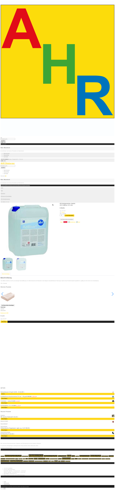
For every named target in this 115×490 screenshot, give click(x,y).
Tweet (61, 222)
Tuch (59, 461)
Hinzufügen (4, 321)
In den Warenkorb (69, 215)
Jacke (16, 458)
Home (2, 185)
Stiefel (52, 461)
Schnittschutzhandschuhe (95, 458)
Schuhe (103, 458)
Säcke (56, 461)
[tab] (5, 274)
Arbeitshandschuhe (13, 456)
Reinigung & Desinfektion (6, 196)
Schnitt (79, 458)
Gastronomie (25, 185)
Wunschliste (6, 155)
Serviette (25, 461)
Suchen (3, 140)
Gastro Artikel (4, 421)
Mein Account (6, 153)
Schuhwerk (107, 458)
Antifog (2, 456)
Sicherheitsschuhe (5, 432)
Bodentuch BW (4, 313)
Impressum (6, 483)
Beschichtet (62, 456)
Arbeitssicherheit (50, 456)
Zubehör (73, 203)
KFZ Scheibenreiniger (5, 199)
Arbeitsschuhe (25, 456)
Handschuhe (95, 456)
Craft (73, 456)
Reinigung (20, 185)
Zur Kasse (6, 156)
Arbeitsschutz (11, 185)
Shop (7, 185)
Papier (47, 458)
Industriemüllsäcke (10, 458)
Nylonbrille (41, 459)
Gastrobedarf (4, 423)
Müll (26, 458)
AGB (5, 481)
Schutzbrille (5, 461)
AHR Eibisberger (8, 163)
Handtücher (104, 456)
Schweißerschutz (16, 461)
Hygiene (16, 185)
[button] (52, 205)
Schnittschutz (85, 458)
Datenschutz (7, 484)
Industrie (3, 458)
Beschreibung (5, 274)
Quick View (3, 307)
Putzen (60, 458)
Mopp (24, 458)
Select (3, 393)
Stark (49, 461)
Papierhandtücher (54, 458)
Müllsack (30, 458)
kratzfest (20, 458)
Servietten (31, 461)
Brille (69, 456)
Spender (45, 461)
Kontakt (4, 185)
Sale (29, 185)
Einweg (77, 456)
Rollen (72, 458)
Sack (76, 458)
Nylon (36, 459)
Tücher (63, 461)
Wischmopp (3, 310)
